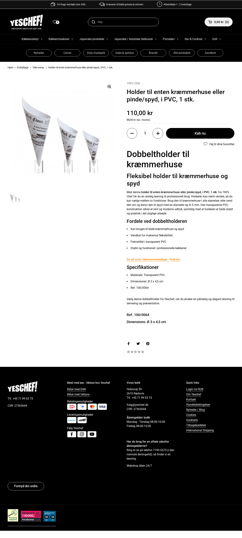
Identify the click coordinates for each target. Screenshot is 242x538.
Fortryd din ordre (26, 486)
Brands (153, 53)
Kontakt (191, 399)
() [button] (221, 22)
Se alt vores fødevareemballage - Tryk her (153, 259)
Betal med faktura (78, 394)
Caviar (67, 53)
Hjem (10, 67)
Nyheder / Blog (195, 409)
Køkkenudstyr (30, 39)
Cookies (191, 415)
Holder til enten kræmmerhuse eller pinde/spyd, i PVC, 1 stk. (80, 67)
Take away (38, 67)
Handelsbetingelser (198, 404)
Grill (214, 39)
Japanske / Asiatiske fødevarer (133, 39)
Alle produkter (181, 53)
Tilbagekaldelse (196, 425)
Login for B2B (194, 389)
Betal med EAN (76, 389)
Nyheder (39, 53)
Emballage (22, 67)
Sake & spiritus (124, 53)
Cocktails (192, 420)
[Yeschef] (26, 22)
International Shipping (200, 430)
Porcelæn (169, 39)
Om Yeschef (193, 394)
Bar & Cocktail (193, 39)
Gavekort (210, 53)
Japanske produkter (91, 39)
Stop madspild (96, 53)
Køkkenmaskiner (59, 39)
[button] (132, 133)
